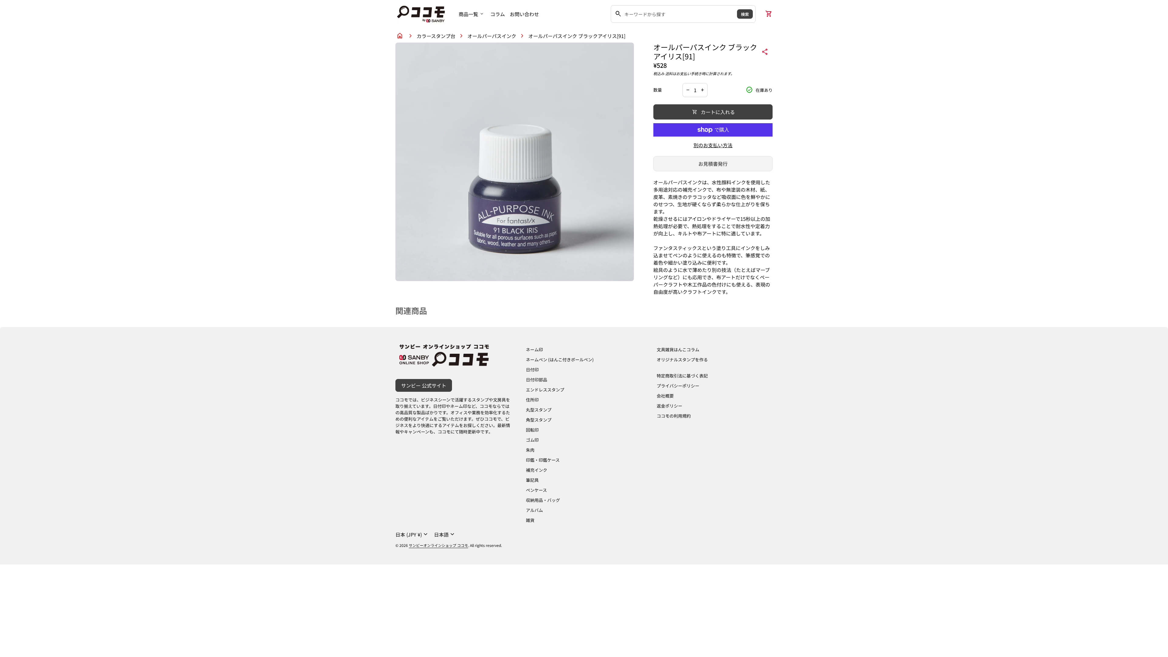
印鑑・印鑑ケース (543, 460)
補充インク (536, 470)
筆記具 (532, 480)
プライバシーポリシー (678, 386)
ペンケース (536, 490)
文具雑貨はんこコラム (678, 349)
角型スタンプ (538, 420)
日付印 (532, 370)
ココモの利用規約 (674, 416)
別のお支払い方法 (712, 145)
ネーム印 (534, 349)
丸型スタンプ (538, 410)
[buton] (412, 534)
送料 (669, 73)
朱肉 (530, 450)
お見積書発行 (713, 163)
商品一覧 (471, 14)
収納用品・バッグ (543, 500)
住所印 (532, 400)
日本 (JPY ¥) (412, 534)
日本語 (445, 534)
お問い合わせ (524, 14)
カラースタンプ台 (436, 36)
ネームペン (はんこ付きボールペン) (560, 359)
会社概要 (665, 396)
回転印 (532, 430)
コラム (497, 14)
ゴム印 (532, 440)
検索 (745, 14)
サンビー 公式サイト (423, 385)
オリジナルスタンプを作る (682, 359)
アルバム (534, 510)
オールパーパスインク (492, 36)
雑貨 (530, 520)
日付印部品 (536, 380)
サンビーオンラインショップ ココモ (438, 545)
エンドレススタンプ (545, 390)
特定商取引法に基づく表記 (682, 376)
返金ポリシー (669, 406)
